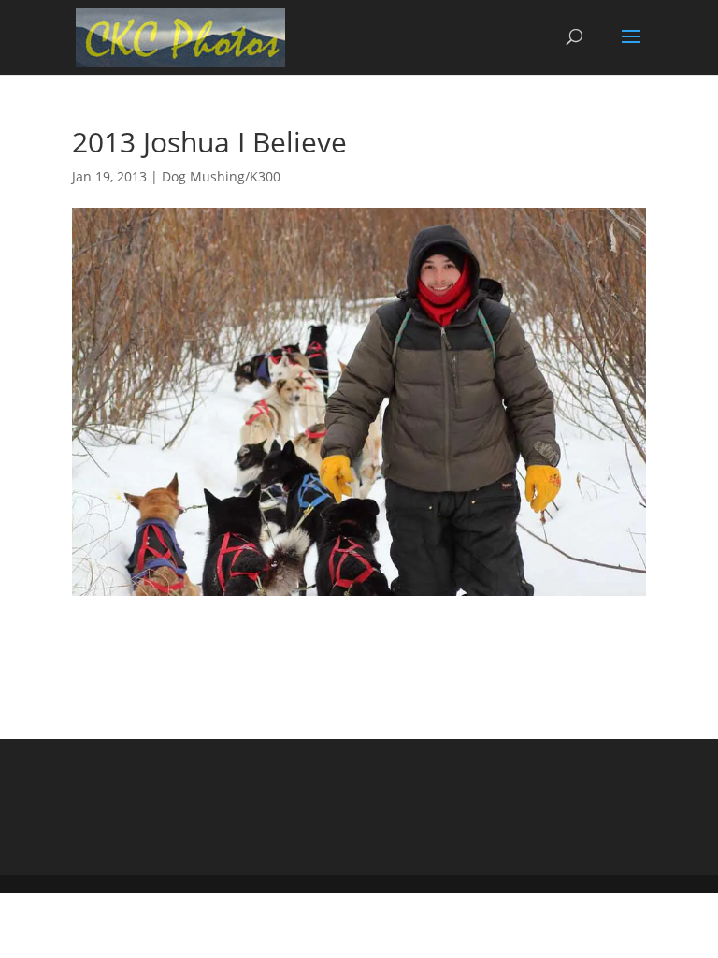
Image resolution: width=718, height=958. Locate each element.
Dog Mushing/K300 (221, 176)
